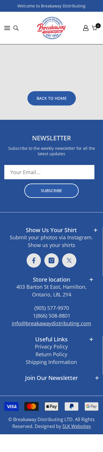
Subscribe (51, 190)
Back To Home (52, 98)
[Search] (16, 28)
